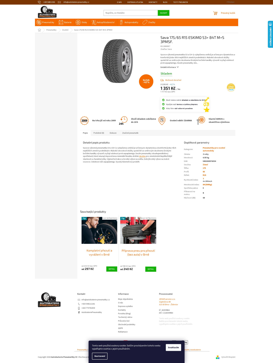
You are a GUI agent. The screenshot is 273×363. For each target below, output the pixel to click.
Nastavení (99, 356)
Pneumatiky (82, 350)
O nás (119, 2)
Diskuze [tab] (113, 133)
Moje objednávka (125, 299)
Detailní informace (168, 67)
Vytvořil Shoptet (228, 357)
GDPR (120, 328)
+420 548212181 (88, 304)
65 (204, 171)
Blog (165, 2)
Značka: (166, 49)
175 (204, 168)
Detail (112, 269)
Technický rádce (125, 317)
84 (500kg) (207, 184)
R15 (204, 175)
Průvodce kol (123, 321)
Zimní (205, 164)
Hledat (163, 13)
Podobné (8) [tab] (99, 133)
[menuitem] (46, 22)
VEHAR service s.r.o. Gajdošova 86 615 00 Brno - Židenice (168, 302)
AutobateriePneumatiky (92, 312)
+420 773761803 (88, 308)
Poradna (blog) (124, 313)
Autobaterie (195, 350)
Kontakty (153, 2)
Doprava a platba (135, 2)
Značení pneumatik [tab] (130, 133)
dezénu (142, 156)
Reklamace (123, 332)
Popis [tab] (85, 133)
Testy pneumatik (180, 2)
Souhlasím (173, 347)
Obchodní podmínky (126, 324)
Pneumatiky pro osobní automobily (214, 149)
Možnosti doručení (173, 80)
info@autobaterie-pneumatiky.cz (96, 299)
